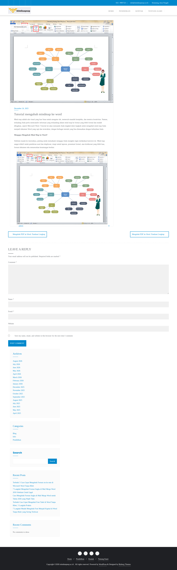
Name (11, 299)
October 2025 (18, 394)
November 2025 (19, 390)
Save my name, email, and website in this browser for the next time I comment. (44, 336)
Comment (12, 262)
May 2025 (16, 410)
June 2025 (16, 407)
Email (11, 311)
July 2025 (16, 403)
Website (11, 324)
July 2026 (16, 364)
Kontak (91, 559)
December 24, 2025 (21, 108)
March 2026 (17, 377)
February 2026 (18, 381)
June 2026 (16, 368)
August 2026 (17, 361)
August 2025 (17, 400)
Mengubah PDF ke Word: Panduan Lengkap (29, 234)
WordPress (103, 564)
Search (17, 453)
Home (69, 559)
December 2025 (18, 387)
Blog (14, 433)
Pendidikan (17, 440)
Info (14, 437)
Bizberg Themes (125, 564)
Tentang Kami (103, 559)
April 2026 (17, 374)
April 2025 (17, 413)
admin (20, 226)
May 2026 (16, 371)
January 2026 (18, 384)
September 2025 (19, 397)
